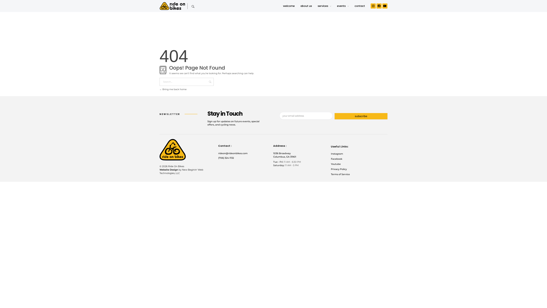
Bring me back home (174, 89)
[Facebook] (379, 6)
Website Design (169, 169)
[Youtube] (384, 6)
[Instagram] (373, 6)
